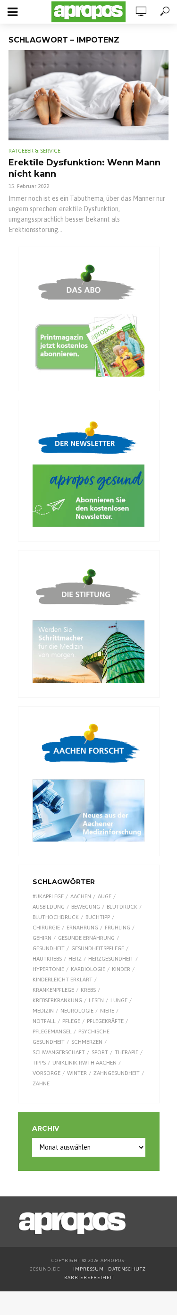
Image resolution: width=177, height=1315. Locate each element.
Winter (77, 1073)
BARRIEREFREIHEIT (89, 1277)
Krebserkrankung (57, 1000)
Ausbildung (49, 906)
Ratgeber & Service (34, 150)
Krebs (88, 990)
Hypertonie (48, 969)
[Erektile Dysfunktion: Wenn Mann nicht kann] (88, 95)
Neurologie (76, 1010)
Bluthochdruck (56, 917)
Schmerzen (86, 1042)
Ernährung (82, 927)
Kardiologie (88, 969)
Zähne (41, 1083)
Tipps (39, 1062)
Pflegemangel (52, 1031)
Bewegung (85, 906)
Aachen (80, 896)
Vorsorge (46, 1073)
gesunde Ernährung (86, 938)
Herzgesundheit (111, 958)
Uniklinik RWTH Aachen (84, 1062)
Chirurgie (46, 927)
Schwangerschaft (59, 1052)
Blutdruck (122, 906)
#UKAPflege (48, 896)
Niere (107, 1010)
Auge (104, 896)
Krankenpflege (53, 990)
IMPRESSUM (88, 1269)
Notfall (44, 1021)
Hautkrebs (47, 958)
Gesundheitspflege (97, 948)
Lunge (118, 1000)
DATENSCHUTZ (127, 1269)
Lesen (96, 1000)
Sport (100, 1052)
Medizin (43, 1010)
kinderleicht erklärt (63, 979)
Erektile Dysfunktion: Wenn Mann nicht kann (84, 168)
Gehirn (42, 938)
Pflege (71, 1021)
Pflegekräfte (105, 1021)
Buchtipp (97, 917)
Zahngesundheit (116, 1073)
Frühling (117, 927)
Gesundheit (49, 948)
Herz (75, 958)
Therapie (126, 1052)
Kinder (121, 969)
